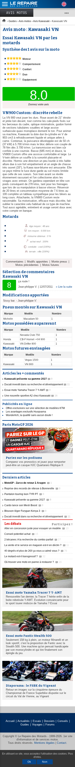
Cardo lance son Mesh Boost (23, 505)
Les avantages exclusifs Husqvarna (26, 411)
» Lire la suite (64, 286)
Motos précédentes (27, 264)
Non (45, 761)
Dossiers (49, 721)
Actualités (24, 721)
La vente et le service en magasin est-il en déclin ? (36, 545)
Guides (13, 21)
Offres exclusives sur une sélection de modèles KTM (35, 408)
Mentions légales (44, 742)
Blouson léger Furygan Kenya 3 (25, 510)
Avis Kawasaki (41, 21)
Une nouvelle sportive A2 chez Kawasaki (31, 395)
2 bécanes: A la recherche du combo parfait (32, 539)
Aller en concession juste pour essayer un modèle (36, 528)
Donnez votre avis (38, 104)
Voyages (37, 724)
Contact (61, 742)
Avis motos (16, 13)
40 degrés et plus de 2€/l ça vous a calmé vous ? (35, 550)
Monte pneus (59, 261)
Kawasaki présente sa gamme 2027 (27, 499)
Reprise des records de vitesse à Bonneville (32, 488)
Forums (50, 724)
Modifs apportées (37, 261)
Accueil (10, 721)
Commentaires (14, 261)
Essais (37, 721)
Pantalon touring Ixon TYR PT (24, 494)
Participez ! (62, 523)
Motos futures (50, 264)
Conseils (63, 721)
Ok (29, 761)
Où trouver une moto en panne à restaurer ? (33, 562)
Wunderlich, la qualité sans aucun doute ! (29, 415)
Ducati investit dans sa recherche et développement (37, 384)
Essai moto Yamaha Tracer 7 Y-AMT (27, 390)
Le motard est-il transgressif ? (24, 556)
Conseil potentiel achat (21, 534)
